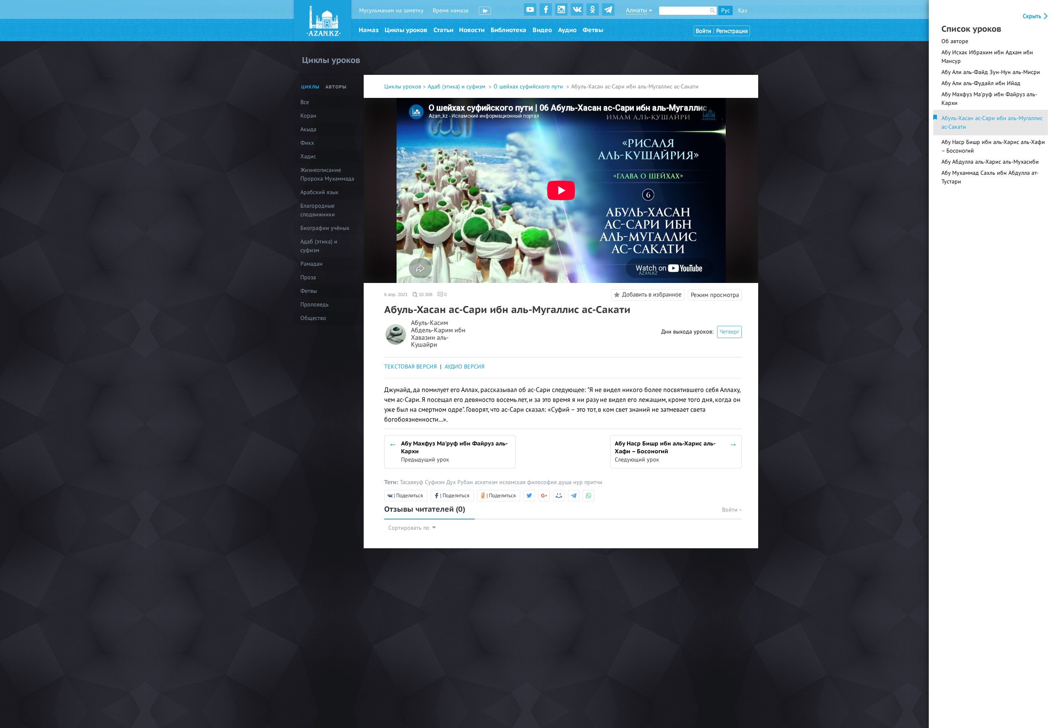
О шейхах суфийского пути (529, 86)
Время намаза (450, 10)
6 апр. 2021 (396, 294)
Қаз (742, 10)
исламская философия (528, 482)
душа (565, 482)
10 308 (425, 294)
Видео (542, 30)
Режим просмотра (715, 295)
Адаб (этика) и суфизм (457, 86)
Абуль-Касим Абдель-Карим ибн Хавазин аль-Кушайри (438, 334)
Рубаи (466, 482)
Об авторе (954, 41)
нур (578, 482)
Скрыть (1033, 16)
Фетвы (593, 30)
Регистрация (732, 31)
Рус (725, 10)
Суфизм (435, 482)
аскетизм (487, 482)
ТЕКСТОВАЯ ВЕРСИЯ (410, 366)
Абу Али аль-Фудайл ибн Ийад (980, 83)
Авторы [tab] (336, 87)
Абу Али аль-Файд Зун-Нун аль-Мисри (990, 72)
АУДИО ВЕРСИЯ (464, 366)
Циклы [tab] (310, 87)
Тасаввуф (412, 482)
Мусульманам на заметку (391, 10)
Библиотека (508, 30)
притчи (593, 482)
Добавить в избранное (652, 294)
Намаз (368, 30)
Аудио (567, 30)
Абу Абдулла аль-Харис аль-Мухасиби (990, 161)
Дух (451, 482)
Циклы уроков (406, 30)
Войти (703, 31)
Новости (471, 30)
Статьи (443, 30)
